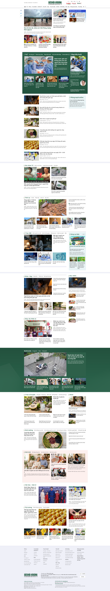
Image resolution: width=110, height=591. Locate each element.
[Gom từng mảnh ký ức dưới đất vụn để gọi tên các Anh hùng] (67, 381)
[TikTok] (68, 1)
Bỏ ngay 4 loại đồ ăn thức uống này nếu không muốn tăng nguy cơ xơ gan (77, 433)
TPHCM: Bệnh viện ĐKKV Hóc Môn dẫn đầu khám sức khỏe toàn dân (40, 85)
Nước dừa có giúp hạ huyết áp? (48, 118)
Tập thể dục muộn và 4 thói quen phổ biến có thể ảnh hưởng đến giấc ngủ (53, 96)
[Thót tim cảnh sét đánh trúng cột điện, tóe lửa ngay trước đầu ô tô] (80, 381)
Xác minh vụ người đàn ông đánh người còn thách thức (58, 192)
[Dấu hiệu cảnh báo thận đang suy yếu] (59, 256)
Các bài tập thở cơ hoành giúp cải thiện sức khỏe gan (58, 422)
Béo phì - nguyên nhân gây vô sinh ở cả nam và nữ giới (58, 478)
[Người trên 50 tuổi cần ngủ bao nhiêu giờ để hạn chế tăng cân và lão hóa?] (45, 306)
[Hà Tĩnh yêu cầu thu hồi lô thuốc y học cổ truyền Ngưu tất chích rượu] (52, 79)
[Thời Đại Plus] (79, 3)
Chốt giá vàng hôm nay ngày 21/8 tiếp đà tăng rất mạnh (54, 538)
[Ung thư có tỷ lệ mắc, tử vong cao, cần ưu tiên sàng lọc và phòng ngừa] (73, 257)
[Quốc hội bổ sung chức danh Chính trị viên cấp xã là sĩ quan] (42, 221)
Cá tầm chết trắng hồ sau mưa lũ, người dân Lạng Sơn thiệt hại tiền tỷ (42, 387)
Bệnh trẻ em (58, 557)
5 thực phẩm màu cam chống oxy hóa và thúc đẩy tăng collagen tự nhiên (77, 443)
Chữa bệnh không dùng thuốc (47, 556)
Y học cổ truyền (52, 6)
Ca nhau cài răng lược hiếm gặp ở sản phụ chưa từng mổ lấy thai (81, 263)
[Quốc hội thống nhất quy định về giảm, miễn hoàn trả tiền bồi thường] (55, 221)
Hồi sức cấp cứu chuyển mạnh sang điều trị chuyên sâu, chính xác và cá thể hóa (64, 85)
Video (39, 351)
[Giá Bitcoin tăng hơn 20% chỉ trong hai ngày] (42, 531)
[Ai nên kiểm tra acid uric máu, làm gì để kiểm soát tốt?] (72, 321)
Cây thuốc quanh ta (46, 554)
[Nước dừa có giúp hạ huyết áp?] (31, 122)
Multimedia (27, 351)
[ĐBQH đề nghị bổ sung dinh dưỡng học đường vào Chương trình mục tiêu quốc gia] (72, 15)
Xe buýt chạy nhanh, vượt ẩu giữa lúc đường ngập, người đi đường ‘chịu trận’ (77, 204)
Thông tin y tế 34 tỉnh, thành (76, 246)
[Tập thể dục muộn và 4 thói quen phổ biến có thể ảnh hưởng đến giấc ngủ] (31, 99)
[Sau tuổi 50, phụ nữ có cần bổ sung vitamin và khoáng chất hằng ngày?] (31, 111)
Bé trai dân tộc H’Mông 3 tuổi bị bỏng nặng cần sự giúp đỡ (30, 339)
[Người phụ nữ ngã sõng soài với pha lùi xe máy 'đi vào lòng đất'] (58, 171)
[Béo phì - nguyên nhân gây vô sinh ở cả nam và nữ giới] (58, 472)
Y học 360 (44, 6)
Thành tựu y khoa (39, 54)
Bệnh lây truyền (53, 452)
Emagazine (34, 351)
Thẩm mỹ (41, 276)
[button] (82, 234)
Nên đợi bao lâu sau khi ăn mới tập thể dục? (59, 289)
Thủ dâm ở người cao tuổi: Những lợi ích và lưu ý (36, 471)
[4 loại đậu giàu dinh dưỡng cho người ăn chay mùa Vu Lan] (31, 133)
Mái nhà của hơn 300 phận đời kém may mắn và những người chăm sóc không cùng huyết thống (45, 340)
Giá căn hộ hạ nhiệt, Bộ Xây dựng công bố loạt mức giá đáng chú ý (67, 538)
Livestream (35, 555)
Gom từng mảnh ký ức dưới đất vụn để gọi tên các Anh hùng (67, 387)
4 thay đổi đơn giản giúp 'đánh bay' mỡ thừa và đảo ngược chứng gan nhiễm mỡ (59, 279)
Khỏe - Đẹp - (42, 99)
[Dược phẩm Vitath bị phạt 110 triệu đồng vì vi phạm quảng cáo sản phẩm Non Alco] (80, 531)
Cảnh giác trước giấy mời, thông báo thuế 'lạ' (67, 226)
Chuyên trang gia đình (81, 558)
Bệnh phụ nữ (53, 233)
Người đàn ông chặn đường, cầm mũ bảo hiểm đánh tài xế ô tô (80, 227)
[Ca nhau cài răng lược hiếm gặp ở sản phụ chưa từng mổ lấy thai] (81, 257)
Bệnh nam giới (60, 233)
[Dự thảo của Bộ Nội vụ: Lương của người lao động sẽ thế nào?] (59, 13)
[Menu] (83, 6)
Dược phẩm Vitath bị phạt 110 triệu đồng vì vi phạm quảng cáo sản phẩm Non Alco (79, 538)
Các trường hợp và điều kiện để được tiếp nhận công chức (54, 387)
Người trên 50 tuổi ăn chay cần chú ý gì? (76, 436)
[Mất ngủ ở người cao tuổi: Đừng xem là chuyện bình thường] (38, 243)
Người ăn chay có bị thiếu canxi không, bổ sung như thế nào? (80, 421)
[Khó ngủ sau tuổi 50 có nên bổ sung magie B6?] (77, 282)
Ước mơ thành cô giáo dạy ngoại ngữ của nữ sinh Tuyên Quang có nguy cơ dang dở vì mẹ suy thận (59, 340)
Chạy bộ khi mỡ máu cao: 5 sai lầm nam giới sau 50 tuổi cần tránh (59, 294)
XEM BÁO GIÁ (65, 581)
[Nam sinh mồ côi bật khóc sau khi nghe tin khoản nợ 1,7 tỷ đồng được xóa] (30, 39)
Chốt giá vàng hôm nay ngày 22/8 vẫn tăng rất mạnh (76, 521)
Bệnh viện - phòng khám (52, 394)
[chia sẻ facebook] (21, 10)
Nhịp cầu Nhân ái (30, 319)
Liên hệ (82, 576)
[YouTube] (71, 1)
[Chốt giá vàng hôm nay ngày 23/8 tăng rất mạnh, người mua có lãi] (31, 144)
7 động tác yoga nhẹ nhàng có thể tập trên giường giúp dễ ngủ (30, 312)
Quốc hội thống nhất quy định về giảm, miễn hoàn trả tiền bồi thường (55, 227)
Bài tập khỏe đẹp (47, 276)
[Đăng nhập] (79, 1)
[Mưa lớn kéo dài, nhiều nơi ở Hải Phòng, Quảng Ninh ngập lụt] (38, 17)
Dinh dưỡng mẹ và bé (38, 430)
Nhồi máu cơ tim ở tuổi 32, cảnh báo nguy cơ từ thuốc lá (29, 85)
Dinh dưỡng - (42, 133)
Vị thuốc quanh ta (62, 394)
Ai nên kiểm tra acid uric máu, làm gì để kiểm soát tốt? (80, 320)
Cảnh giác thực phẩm (82, 430)
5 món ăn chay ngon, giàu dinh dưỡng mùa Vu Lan (80, 313)
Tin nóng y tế (31, 54)
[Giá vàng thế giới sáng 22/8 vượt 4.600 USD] (30, 531)
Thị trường (80, 6)
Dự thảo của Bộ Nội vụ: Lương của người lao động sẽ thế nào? (59, 19)
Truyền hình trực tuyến (48, 165)
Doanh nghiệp (46, 507)
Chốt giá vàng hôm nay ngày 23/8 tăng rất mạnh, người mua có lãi (53, 142)
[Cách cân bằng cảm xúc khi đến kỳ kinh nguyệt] (76, 459)
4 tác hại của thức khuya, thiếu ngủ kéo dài (30, 262)
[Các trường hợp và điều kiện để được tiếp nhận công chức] (55, 381)
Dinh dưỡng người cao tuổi (50, 430)
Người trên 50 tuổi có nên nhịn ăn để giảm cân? (59, 285)
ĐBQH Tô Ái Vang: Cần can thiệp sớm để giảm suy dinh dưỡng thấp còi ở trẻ (81, 20)
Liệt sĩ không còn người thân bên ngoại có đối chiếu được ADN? (59, 26)
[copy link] (21, 15)
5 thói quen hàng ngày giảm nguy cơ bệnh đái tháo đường (80, 308)
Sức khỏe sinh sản (45, 452)
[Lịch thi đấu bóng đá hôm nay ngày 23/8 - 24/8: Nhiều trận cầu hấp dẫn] (31, 156)
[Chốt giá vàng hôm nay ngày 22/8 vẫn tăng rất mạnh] (77, 514)
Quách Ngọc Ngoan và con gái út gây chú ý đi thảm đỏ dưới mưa (30, 489)
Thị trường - (42, 144)
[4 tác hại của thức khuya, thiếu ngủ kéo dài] (30, 256)
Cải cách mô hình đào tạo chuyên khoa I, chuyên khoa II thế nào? (77, 90)
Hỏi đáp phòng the (36, 452)
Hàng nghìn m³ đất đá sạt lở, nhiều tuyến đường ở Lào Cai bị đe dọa (30, 202)
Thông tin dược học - (43, 110)
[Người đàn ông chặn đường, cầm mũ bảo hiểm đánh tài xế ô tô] (80, 221)
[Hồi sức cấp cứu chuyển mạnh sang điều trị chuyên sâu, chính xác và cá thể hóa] (64, 79)
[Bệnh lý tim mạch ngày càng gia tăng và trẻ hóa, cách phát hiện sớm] (45, 256)
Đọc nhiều (73, 276)
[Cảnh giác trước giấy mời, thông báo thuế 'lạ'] (67, 221)
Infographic (44, 351)
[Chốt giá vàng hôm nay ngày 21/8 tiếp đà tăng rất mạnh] (55, 531)
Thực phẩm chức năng (69, 557)
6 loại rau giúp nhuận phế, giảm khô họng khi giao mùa (45, 415)
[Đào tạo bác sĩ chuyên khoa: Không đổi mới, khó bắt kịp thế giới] (78, 64)
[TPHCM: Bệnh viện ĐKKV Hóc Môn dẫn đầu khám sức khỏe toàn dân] (41, 79)
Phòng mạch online (73, 6)
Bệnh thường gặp (46, 233)
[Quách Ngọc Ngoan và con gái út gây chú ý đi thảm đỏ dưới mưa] (52, 494)
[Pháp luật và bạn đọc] (74, 4)
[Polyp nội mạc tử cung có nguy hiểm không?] (58, 458)
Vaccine (35, 564)
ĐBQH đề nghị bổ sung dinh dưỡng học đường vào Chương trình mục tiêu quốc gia (81, 15)
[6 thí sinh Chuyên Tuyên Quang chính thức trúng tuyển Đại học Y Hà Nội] (30, 221)
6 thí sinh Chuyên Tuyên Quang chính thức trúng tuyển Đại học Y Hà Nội (29, 227)
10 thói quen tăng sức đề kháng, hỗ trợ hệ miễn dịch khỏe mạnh (29, 422)
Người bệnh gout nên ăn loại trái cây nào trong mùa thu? (45, 422)
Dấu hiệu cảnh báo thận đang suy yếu (59, 262)
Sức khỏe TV (40, 6)
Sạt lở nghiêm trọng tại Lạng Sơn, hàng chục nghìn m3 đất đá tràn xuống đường (77, 213)
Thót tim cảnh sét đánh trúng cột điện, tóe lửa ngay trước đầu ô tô (80, 387)
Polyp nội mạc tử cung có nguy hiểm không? (58, 465)
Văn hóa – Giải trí (30, 485)
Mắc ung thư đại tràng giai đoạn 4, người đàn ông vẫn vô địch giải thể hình (36, 184)
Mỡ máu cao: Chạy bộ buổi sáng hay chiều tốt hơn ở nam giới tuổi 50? (59, 313)
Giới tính (57, 6)
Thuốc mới (35, 562)
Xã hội (32, 197)
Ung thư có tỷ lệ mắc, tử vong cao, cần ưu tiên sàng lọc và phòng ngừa (73, 263)
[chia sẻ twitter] (21, 13)
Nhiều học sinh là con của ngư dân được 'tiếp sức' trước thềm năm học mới (59, 323)
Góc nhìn (47, 197)
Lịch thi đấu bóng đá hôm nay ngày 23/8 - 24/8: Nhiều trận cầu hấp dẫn (52, 153)
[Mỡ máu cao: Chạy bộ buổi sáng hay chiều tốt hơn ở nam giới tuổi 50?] (59, 306)
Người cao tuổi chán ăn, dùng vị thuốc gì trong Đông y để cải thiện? (59, 416)
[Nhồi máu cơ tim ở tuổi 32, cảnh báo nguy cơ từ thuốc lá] (29, 79)
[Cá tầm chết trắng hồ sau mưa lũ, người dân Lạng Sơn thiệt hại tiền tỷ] (42, 381)
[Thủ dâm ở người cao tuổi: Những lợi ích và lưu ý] (37, 461)
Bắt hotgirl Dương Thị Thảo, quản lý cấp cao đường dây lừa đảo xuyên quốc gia (59, 46)
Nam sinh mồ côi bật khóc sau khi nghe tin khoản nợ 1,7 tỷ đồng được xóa (30, 46)
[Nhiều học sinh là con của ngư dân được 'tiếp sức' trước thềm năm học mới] (38, 328)
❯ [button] (69, 54)
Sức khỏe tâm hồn (59, 559)
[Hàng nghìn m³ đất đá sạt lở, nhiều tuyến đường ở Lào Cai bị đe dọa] (52, 207)
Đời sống (78, 560)
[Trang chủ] (25, 7)
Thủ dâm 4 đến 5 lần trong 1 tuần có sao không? (76, 471)
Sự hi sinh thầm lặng (56, 54)
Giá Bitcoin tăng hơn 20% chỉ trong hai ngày (42, 537)
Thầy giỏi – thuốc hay (41, 394)
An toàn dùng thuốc (37, 559)
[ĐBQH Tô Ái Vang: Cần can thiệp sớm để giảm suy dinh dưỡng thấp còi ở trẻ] (72, 20)
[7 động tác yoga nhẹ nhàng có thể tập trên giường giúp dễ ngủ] (30, 306)
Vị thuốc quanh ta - (43, 120)
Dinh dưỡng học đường (75, 10)
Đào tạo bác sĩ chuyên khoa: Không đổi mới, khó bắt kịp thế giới (77, 73)
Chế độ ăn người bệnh (72, 430)
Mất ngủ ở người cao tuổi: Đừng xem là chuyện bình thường (58, 237)
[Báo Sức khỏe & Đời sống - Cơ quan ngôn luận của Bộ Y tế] (55, 3)
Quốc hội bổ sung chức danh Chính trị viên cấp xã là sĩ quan (42, 227)
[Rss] (84, 574)
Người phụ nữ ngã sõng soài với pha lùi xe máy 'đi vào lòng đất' (58, 178)
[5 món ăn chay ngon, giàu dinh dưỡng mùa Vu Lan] (72, 314)
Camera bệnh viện (66, 54)
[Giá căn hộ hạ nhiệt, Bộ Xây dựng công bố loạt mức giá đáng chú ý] (67, 531)
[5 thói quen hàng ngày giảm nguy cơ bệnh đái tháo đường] (72, 308)
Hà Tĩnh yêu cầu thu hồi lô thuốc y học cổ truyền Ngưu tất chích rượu (52, 85)
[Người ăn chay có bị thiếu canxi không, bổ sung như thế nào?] (72, 422)
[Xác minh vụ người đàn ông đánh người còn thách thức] (58, 185)
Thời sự (30, 6)
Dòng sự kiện (75, 234)
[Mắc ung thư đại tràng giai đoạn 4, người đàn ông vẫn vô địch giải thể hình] (37, 175)
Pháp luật (37, 197)
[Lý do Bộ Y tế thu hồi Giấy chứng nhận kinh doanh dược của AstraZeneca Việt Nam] (45, 39)
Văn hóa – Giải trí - (43, 155)
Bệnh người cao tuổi (37, 233)
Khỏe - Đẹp (67, 6)
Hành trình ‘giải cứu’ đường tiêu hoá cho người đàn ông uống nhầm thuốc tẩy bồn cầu (60, 62)
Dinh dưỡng (62, 6)
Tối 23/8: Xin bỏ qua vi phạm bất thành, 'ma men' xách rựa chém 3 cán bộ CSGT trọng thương (76, 208)
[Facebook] (81, 573)
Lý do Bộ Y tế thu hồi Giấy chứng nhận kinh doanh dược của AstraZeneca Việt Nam (44, 46)
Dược (48, 6)
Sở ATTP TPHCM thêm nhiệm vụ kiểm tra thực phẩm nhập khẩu (77, 200)
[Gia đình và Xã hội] (68, 4)
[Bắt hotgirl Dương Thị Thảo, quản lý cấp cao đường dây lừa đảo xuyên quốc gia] (59, 39)
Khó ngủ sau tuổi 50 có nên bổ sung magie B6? (77, 288)
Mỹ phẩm (35, 276)
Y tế (27, 6)
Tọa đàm (35, 552)
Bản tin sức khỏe (38, 165)
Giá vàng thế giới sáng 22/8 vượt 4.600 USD (29, 537)
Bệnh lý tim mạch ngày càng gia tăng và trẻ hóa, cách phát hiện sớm (44, 263)
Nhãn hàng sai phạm (37, 507)
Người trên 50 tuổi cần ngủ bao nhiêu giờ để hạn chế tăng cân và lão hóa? (44, 313)
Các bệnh (56, 165)
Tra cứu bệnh (34, 6)
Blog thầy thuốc (47, 54)
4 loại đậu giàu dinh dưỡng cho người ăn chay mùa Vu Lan (52, 130)
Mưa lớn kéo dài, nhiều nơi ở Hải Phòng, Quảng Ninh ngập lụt (37, 29)
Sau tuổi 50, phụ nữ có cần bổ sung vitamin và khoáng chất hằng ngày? (52, 108)
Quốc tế (42, 197)
